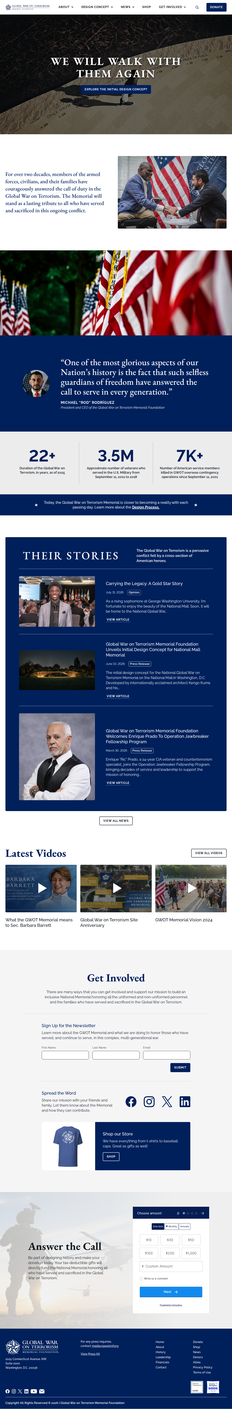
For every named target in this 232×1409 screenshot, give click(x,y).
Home (160, 1342)
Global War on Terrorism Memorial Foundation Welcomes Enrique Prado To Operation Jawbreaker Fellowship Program (157, 736)
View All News (116, 821)
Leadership (163, 1357)
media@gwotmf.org (105, 1346)
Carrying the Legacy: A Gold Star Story (144, 583)
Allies (197, 1362)
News (197, 1352)
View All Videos (209, 853)
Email (146, 1047)
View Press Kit (90, 1354)
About (160, 1347)
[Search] (197, 7)
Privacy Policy (202, 1367)
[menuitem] (66, 8)
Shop (111, 1156)
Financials (162, 1362)
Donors (198, 1357)
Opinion (134, 592)
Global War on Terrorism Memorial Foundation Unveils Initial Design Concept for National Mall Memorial (153, 649)
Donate (216, 7)
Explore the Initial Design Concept (116, 89)
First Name (49, 1047)
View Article (118, 619)
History (161, 1352)
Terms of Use (202, 1372)
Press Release (140, 664)
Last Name (99, 1047)
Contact (161, 1367)
